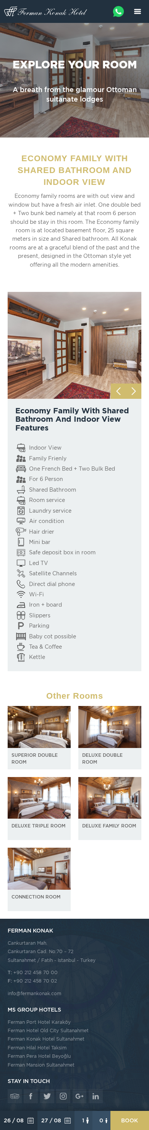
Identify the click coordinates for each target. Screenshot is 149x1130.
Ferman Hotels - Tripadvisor (15, 1096)
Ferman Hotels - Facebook (31, 1096)
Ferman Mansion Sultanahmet (41, 1065)
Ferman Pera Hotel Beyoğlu (39, 1056)
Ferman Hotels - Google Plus (80, 1096)
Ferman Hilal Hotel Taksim (37, 1048)
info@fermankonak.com (34, 993)
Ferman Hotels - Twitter (47, 1096)
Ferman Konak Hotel (46, 11)
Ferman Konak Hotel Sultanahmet (46, 1039)
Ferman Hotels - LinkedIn (96, 1096)
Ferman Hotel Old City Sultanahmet (48, 1030)
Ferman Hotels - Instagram (63, 1096)
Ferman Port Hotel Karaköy (39, 1022)
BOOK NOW (129, 1123)
